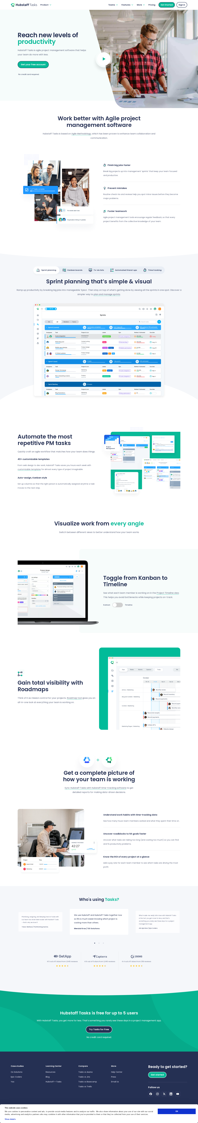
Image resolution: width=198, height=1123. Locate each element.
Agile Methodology (81, 133)
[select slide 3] (103, 943)
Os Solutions (16, 1072)
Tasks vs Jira (84, 1077)
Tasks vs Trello (85, 1086)
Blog (48, 1077)
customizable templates (29, 469)
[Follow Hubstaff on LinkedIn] (170, 1093)
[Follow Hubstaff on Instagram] (157, 1093)
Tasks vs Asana (85, 1072)
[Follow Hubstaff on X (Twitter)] (164, 1093)
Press (113, 1077)
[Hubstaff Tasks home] (24, 5)
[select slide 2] (99, 943)
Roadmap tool (74, 698)
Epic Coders (16, 1077)
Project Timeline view (168, 592)
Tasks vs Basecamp (87, 1081)
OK (177, 1111)
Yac (12, 1081)
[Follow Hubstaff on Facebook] (150, 1093)
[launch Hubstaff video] (104, 59)
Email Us (115, 1081)
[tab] (46, 270)
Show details (10, 1119)
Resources (50, 1072)
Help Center (116, 1072)
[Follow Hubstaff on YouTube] (177, 1093)
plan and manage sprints (107, 294)
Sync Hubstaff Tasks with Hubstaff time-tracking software (95, 787)
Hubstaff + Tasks (53, 1081)
